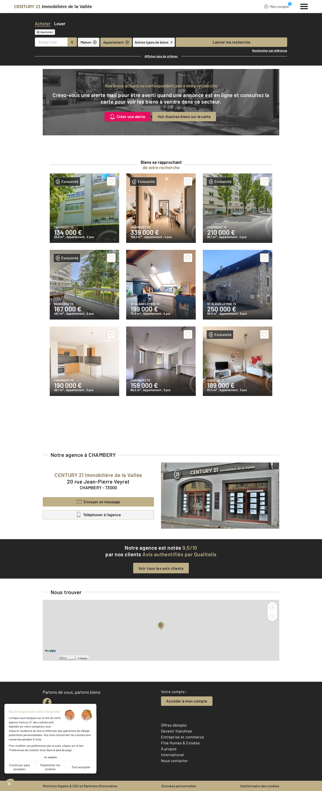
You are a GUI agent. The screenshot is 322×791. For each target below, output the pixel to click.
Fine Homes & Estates (180, 742)
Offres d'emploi (174, 725)
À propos (169, 748)
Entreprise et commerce (182, 736)
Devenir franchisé (176, 731)
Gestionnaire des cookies (259, 786)
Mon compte (279, 6)
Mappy (83, 658)
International (172, 754)
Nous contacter (174, 760)
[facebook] (47, 702)
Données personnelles (178, 786)
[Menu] (304, 6)
